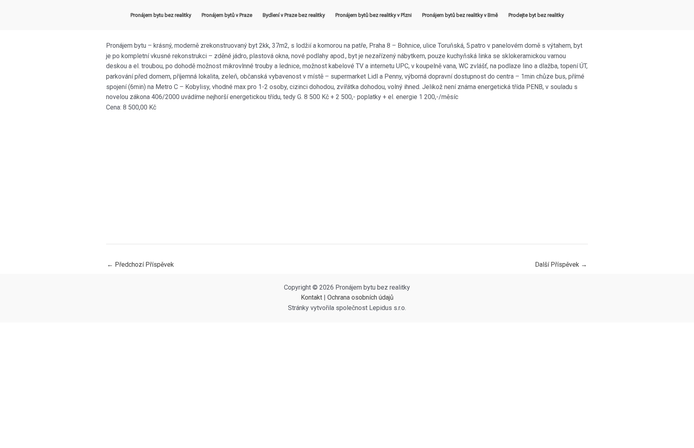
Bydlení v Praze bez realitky (294, 15)
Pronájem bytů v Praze (227, 15)
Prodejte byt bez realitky (536, 15)
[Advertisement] (347, 178)
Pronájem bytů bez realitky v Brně (460, 15)
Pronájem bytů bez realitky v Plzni (373, 15)
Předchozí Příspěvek (140, 264)
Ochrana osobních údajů (360, 297)
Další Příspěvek (561, 264)
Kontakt (311, 297)
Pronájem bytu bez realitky (161, 15)
